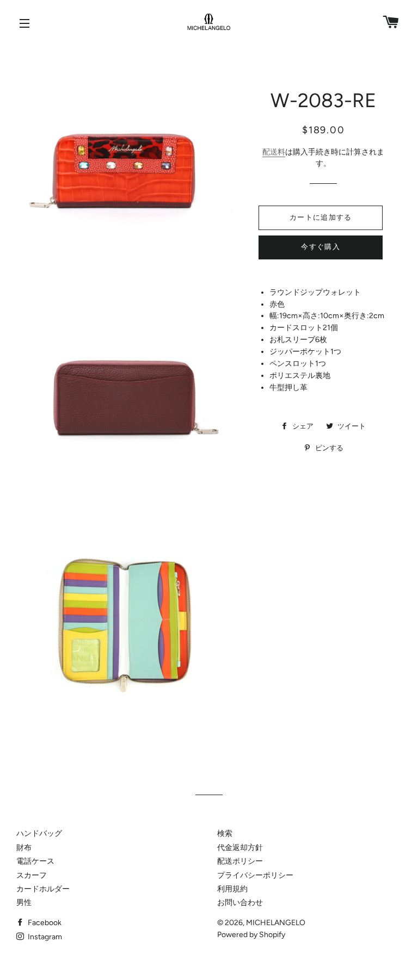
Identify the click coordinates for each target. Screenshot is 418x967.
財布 (24, 847)
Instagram (44, 936)
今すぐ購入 (320, 247)
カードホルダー (43, 889)
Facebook (44, 922)
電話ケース (35, 861)
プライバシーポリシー (255, 875)
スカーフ (31, 875)
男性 (24, 902)
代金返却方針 (240, 847)
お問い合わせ (240, 902)
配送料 (273, 152)
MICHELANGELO (275, 922)
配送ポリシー (240, 861)
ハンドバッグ (39, 833)
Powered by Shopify (251, 934)
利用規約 (232, 889)
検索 (224, 833)
